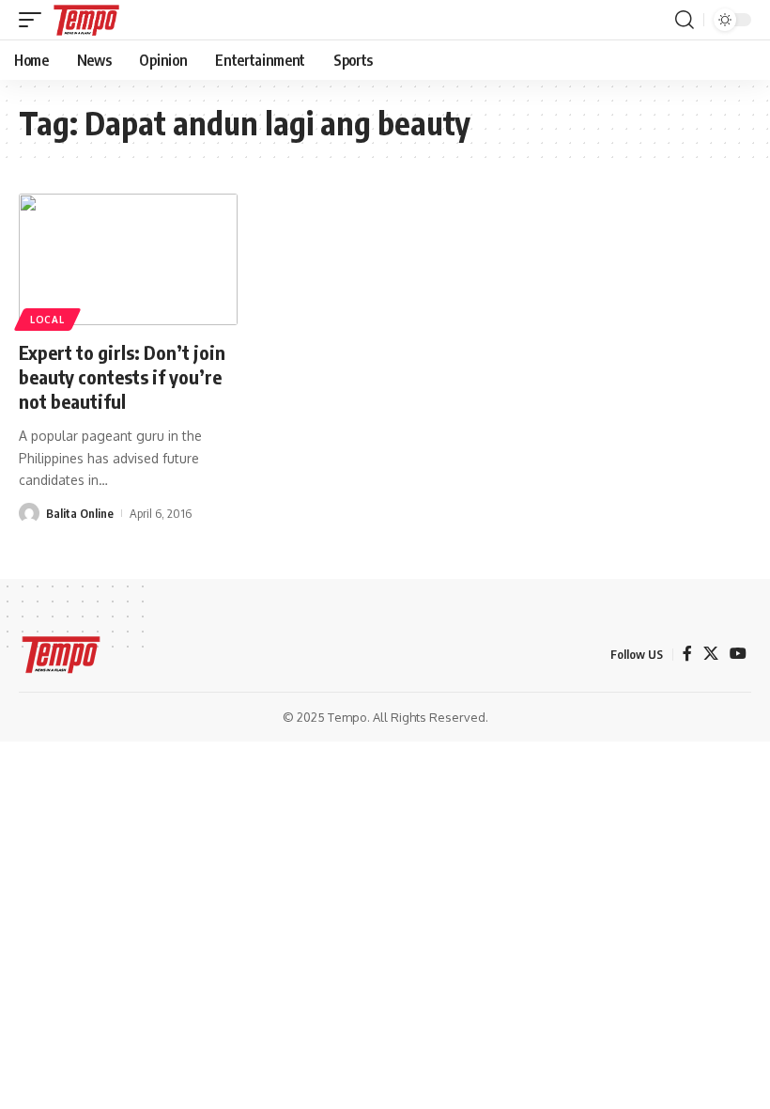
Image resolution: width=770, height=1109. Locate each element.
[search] (684, 20)
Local (47, 319)
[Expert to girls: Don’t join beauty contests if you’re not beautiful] (128, 259)
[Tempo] (86, 19)
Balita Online (80, 513)
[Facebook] (687, 653)
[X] (711, 653)
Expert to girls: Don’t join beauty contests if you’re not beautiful (122, 376)
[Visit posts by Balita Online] (29, 513)
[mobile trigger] (35, 19)
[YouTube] (738, 653)
